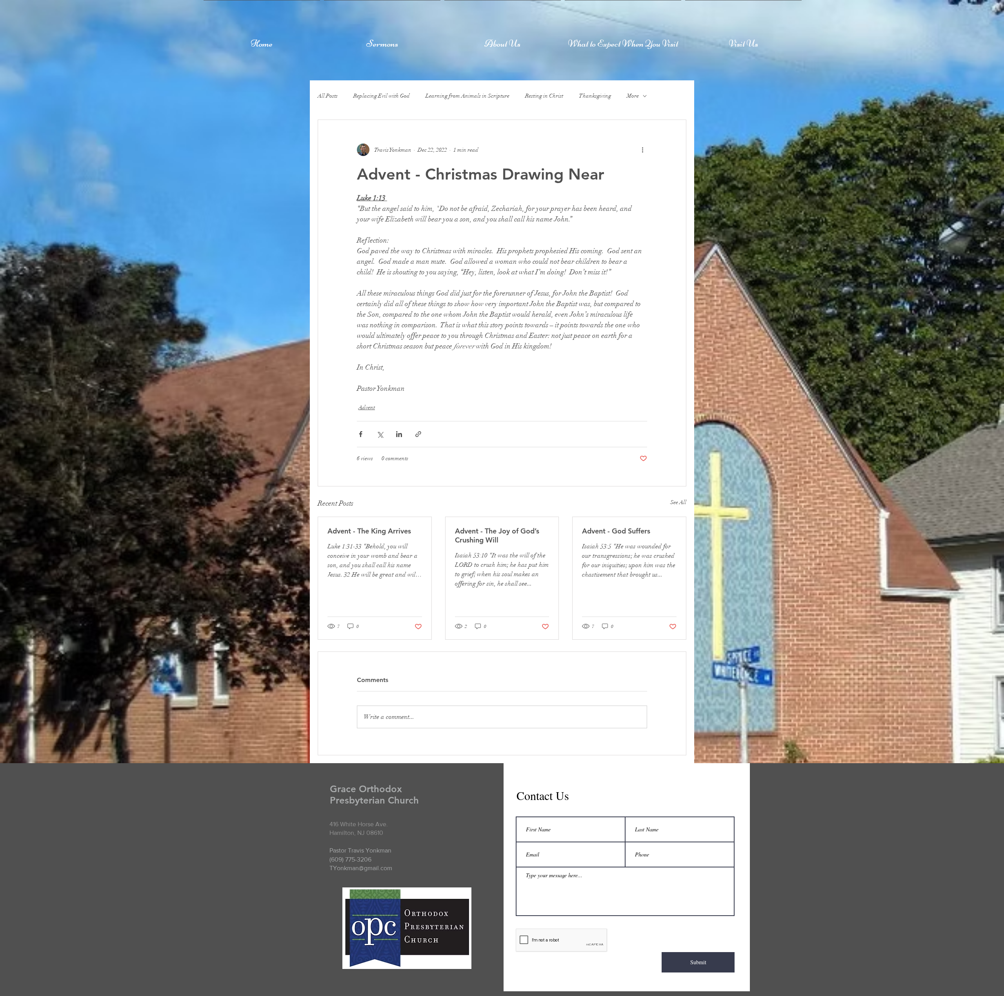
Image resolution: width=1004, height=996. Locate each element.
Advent (366, 407)
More (633, 96)
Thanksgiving (595, 96)
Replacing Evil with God (381, 96)
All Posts (328, 96)
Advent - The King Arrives (369, 530)
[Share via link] (418, 434)
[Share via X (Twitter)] (380, 434)
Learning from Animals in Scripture (467, 96)
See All (678, 502)
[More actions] (642, 149)
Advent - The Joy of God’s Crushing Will (497, 535)
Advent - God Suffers (616, 530)
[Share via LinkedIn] (399, 434)
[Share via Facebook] (360, 434)
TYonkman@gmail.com (360, 868)
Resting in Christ (544, 96)
